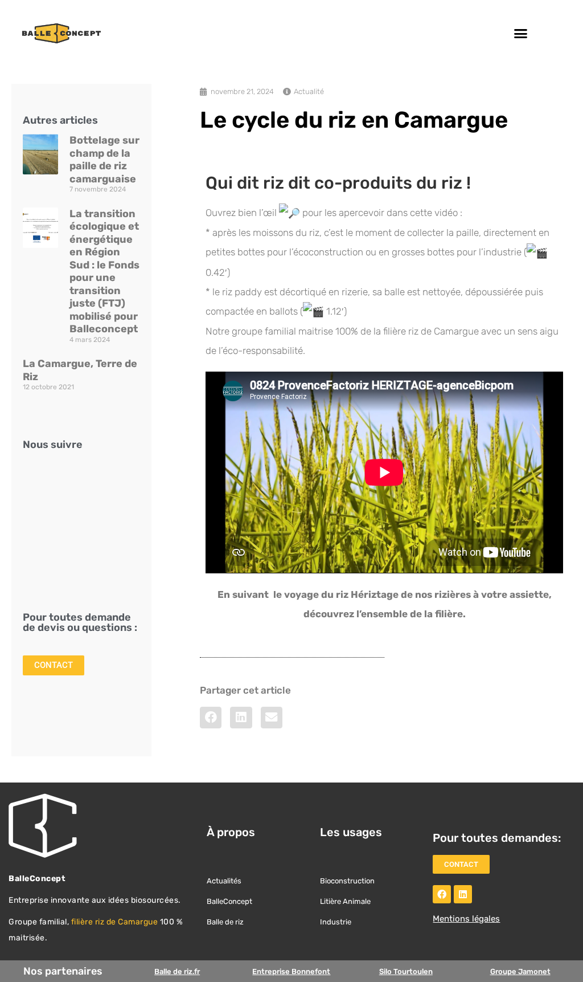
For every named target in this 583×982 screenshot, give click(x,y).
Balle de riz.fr (177, 971)
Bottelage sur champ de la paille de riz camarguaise (104, 159)
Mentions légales (466, 919)
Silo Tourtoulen (406, 971)
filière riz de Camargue (114, 922)
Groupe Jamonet (520, 971)
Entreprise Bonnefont (291, 971)
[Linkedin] (463, 894)
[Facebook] (442, 894)
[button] (521, 33)
